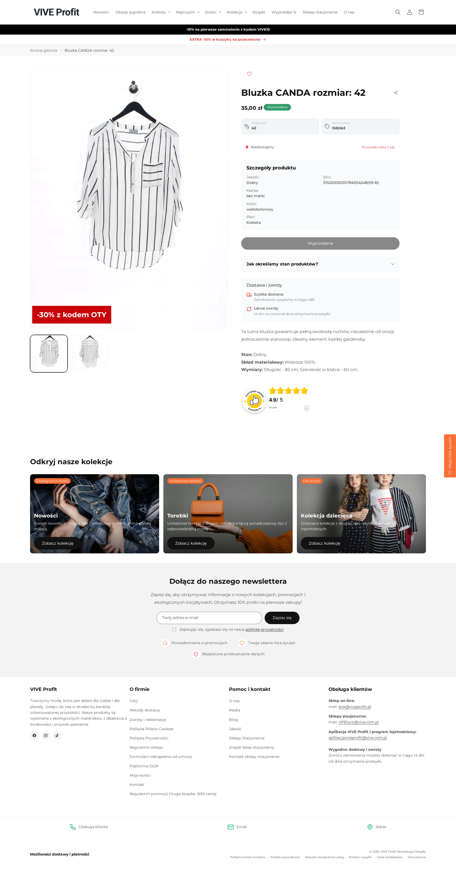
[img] (288, 390)
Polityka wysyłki (360, 857)
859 (273, 407)
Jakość (235, 728)
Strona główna (43, 50)
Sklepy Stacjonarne (246, 738)
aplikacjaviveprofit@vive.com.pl (358, 737)
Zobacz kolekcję (57, 543)
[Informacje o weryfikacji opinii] (288, 413)
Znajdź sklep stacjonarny (251, 747)
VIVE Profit (388, 851)
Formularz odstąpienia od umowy (161, 756)
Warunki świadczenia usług (324, 857)
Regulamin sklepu (146, 747)
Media (234, 710)
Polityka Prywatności (149, 738)
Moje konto (140, 775)
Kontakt (137, 784)
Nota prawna (417, 857)
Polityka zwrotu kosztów (247, 857)
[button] (161, 12)
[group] (288, 401)
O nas (234, 701)
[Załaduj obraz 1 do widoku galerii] (49, 353)
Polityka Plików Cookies (151, 728)
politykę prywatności (264, 629)
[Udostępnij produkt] (396, 93)
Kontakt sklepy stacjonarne (254, 756)
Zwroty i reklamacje (148, 719)
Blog (233, 719)
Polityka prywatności (285, 857)
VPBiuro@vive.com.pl (359, 722)
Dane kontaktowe (390, 857)
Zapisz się (282, 617)
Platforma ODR (144, 766)
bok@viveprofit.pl (355, 706)
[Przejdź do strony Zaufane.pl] (254, 400)
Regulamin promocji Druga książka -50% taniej (173, 793)
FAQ (134, 701)
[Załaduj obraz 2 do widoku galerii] (89, 353)
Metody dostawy (145, 710)
